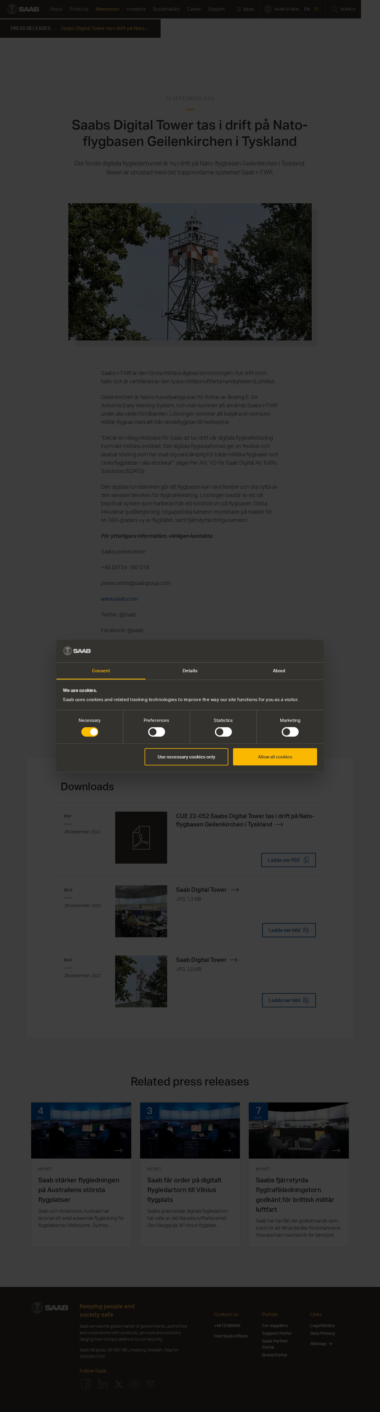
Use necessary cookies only (186, 756)
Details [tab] (190, 670)
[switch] (156, 732)
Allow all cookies (275, 756)
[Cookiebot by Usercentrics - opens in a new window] (291, 650)
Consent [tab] (101, 670)
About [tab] (279, 670)
